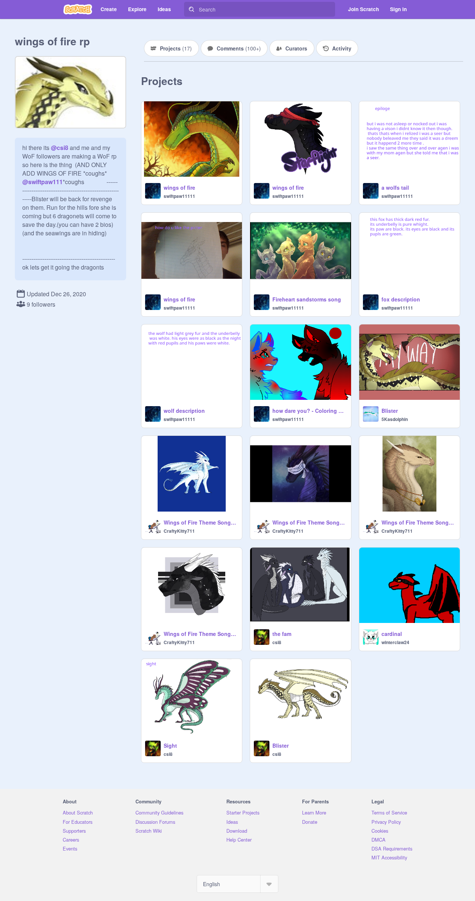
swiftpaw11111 (179, 196)
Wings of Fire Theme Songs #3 (418, 522)
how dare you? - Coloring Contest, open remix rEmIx (309, 410)
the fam (281, 633)
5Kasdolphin (394, 419)
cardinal (391, 633)
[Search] (191, 9)
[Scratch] (78, 9)
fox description (400, 299)
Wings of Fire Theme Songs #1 (201, 633)
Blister (389, 410)
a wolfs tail (395, 187)
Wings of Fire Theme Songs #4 (309, 522)
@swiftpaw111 (42, 181)
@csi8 (59, 147)
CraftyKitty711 (179, 531)
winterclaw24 (395, 642)
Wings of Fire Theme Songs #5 (201, 522)
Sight (170, 745)
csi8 (276, 642)
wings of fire (179, 187)
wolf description (184, 410)
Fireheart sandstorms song (306, 299)
